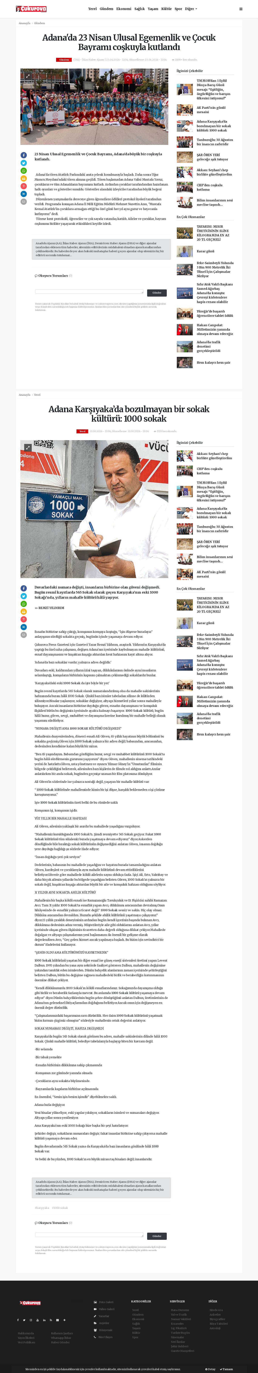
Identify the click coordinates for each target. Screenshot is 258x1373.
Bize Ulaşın (105, 1337)
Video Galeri (106, 1309)
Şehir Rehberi (179, 1346)
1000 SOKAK (79, 728)
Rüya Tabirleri (219, 1323)
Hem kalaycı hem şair (213, 362)
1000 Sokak (72, 683)
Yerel (92, 9)
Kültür (166, 9)
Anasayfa (25, 23)
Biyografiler (217, 1319)
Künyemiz (105, 1330)
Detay (211, 1369)
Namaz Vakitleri (181, 1319)
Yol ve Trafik (179, 1314)
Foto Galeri (106, 1302)
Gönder (156, 292)
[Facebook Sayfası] (19, 1320)
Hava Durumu (180, 1310)
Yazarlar (103, 1316)
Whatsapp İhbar (61, 1338)
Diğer (190, 9)
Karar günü (205, 251)
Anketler (215, 1314)
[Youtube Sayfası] (39, 1320)
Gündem (106, 9)
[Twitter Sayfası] (26, 1320)
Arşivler (104, 1323)
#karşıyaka (42, 1208)
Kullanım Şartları (62, 1333)
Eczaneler (177, 1323)
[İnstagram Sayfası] (32, 1320)
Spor (178, 9)
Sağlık (139, 9)
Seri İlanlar (178, 1342)
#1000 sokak (60, 1208)
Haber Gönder (60, 1342)
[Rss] (52, 1320)
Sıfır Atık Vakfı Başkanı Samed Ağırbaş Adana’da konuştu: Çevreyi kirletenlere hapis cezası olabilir (215, 293)
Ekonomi (123, 9)
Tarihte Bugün (180, 1332)
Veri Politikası (26, 1342)
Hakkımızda (26, 1333)
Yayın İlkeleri (26, 1338)
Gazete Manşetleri (182, 1351)
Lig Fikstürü (179, 1328)
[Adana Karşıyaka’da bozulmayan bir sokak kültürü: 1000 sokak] (94, 509)
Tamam (227, 1369)
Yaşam (153, 9)
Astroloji (215, 1328)
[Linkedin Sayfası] (46, 1320)
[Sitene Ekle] (66, 1320)
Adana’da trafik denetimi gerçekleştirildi (209, 346)
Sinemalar (177, 1337)
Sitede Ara (216, 1310)
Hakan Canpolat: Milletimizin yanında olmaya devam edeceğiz (215, 329)
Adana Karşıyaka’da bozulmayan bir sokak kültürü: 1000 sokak (214, 126)
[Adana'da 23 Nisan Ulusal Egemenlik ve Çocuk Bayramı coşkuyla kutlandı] (94, 106)
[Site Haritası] (59, 1320)
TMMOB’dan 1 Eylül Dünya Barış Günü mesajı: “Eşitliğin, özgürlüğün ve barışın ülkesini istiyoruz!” (213, 89)
